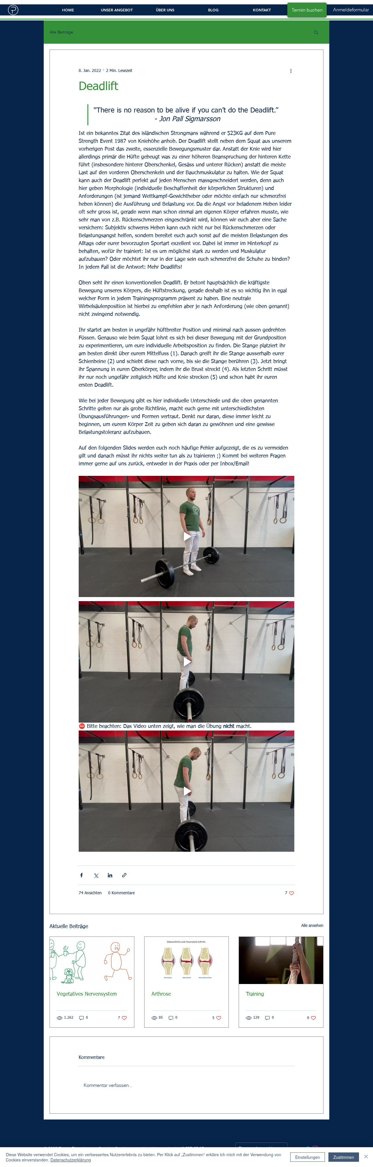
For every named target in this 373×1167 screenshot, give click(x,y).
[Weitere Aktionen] (290, 70)
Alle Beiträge (61, 32)
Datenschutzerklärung (70, 1160)
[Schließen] (366, 1157)
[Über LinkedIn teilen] (110, 875)
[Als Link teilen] (124, 875)
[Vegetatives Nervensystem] (92, 960)
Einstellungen (307, 1157)
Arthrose (161, 994)
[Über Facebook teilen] (81, 875)
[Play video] (186, 536)
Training (255, 994)
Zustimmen (343, 1157)
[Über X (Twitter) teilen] (95, 875)
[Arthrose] (187, 960)
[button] (351, 9)
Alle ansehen (312, 926)
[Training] (281, 960)
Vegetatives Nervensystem (87, 994)
